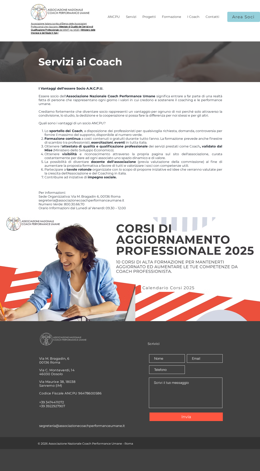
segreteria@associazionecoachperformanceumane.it (81, 200)
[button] (114, 17)
